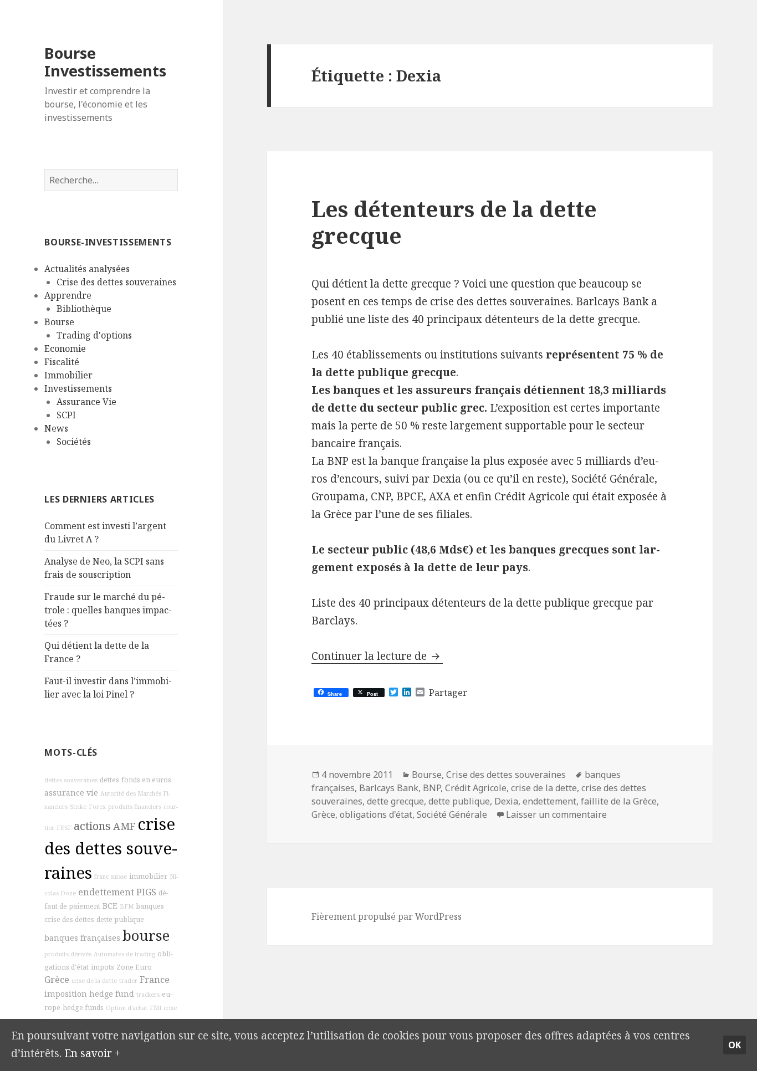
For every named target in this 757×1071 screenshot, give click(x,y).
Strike (78, 807)
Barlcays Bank (388, 788)
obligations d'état (376, 814)
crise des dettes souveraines (110, 848)
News (56, 428)
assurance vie (71, 792)
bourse (146, 935)
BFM (127, 906)
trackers (148, 994)
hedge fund (111, 993)
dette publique (120, 919)
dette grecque (395, 801)
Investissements (78, 388)
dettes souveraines (71, 780)
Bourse (59, 322)
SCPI (66, 415)
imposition (65, 993)
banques (150, 906)
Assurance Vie (86, 402)
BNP (432, 788)
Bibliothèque (84, 309)
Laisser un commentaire (556, 814)
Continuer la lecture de (377, 656)
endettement (106, 892)
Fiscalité (61, 362)
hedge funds (83, 1007)
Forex (97, 807)
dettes (109, 780)
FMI (155, 1008)
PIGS (146, 892)
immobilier (148, 876)
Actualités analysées (87, 269)
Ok (734, 1045)
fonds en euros (146, 780)
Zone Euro (134, 967)
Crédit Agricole (476, 788)
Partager (448, 692)
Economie (65, 348)
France (155, 979)
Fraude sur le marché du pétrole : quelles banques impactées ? (108, 610)
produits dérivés (67, 954)
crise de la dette (94, 981)
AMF (124, 826)
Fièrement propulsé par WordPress (386, 916)
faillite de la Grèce (619, 801)
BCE (110, 905)
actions (92, 825)
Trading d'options (94, 335)
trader (128, 981)
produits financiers (134, 807)
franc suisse (110, 876)
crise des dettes (69, 919)
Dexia (506, 801)
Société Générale (452, 814)
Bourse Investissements (105, 62)
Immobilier (68, 375)
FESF (64, 828)
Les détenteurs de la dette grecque (454, 222)
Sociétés (74, 441)
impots (102, 967)
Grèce (56, 979)
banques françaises (82, 937)
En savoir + (92, 1053)
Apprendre (67, 295)
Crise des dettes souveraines (116, 282)
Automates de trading (124, 954)
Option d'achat (126, 1008)
